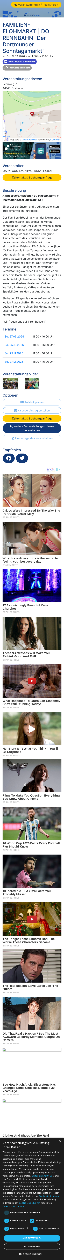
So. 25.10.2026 (14, 345)
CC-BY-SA (55, 139)
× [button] (60, 1141)
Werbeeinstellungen (49, 1196)
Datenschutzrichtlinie (13, 1206)
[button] (32, 1254)
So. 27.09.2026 (14, 336)
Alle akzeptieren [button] (32, 1238)
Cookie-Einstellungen (29, 1202)
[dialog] (32, 1199)
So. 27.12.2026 (14, 361)
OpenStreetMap (29, 139)
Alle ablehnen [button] (32, 1246)
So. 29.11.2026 (14, 353)
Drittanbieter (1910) (42, 1175)
